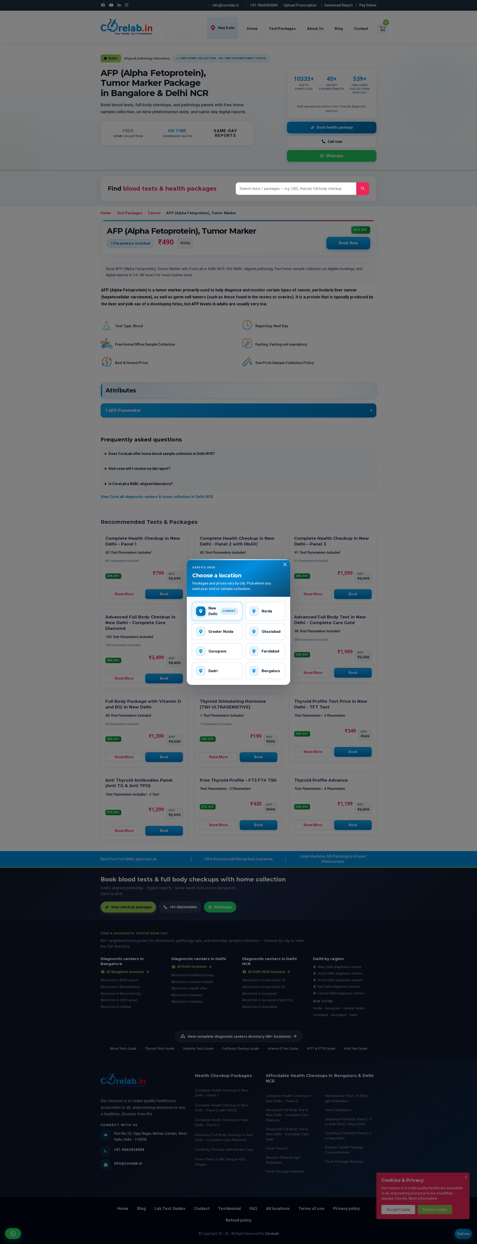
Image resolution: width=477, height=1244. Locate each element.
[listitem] (217, 611)
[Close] (285, 564)
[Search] (362, 188)
